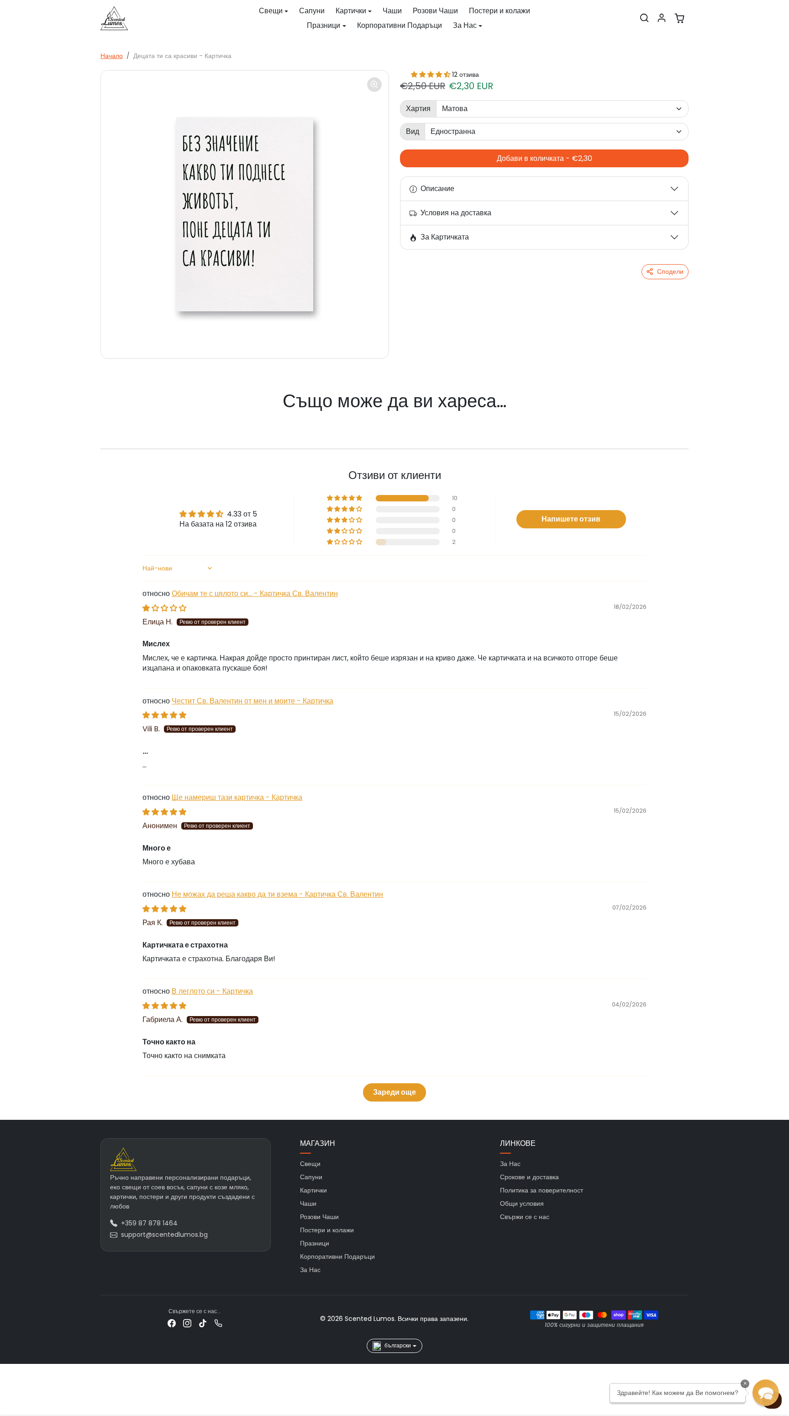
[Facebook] (171, 1323)
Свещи (310, 1163)
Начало (111, 55)
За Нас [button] (465, 25)
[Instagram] (187, 1323)
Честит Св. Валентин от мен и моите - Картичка (252, 701)
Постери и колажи (499, 10)
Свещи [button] (271, 10)
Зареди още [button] (394, 1092)
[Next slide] (675, 419)
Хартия (418, 108)
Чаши (392, 10)
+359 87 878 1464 (149, 1223)
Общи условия (522, 1203)
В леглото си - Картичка (212, 991)
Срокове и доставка (529, 1177)
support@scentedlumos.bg (164, 1234)
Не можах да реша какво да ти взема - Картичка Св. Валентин (277, 894)
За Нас (310, 1269)
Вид (412, 131)
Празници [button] (323, 25)
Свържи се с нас (524, 1216)
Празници (314, 1243)
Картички (313, 1190)
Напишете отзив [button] (571, 519)
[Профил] (661, 18)
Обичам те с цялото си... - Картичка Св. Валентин (255, 593)
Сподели (670, 271)
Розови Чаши (435, 10)
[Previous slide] (114, 419)
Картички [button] (351, 10)
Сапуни (312, 10)
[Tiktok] (202, 1323)
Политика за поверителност (541, 1190)
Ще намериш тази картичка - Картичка (237, 797)
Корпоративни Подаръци (399, 25)
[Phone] (218, 1323)
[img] (164, 608)
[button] (644, 18)
